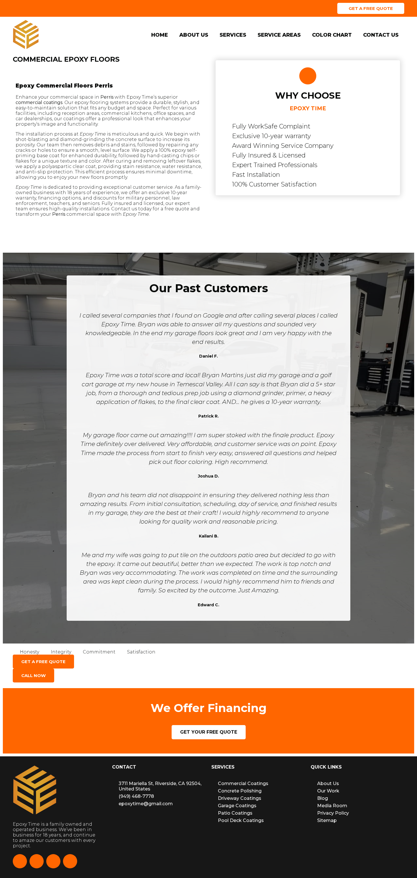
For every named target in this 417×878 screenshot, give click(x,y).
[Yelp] (53, 861)
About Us (193, 35)
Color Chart (332, 35)
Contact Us (381, 35)
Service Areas (279, 35)
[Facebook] (20, 861)
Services (233, 35)
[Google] (70, 861)
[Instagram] (37, 861)
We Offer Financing (289, 8)
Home (159, 35)
